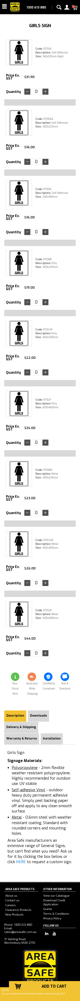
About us (11, 896)
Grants (47, 909)
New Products (14, 914)
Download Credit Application (54, 902)
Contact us (12, 900)
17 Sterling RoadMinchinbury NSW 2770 (19, 941)
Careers (10, 905)
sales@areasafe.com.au (20, 932)
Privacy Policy (52, 918)
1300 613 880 (36, 8)
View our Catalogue (56, 896)
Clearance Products (18, 910)
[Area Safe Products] (15, 7)
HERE (21, 861)
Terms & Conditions (56, 914)
